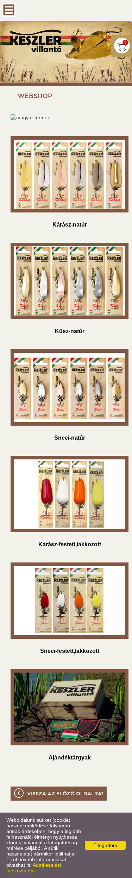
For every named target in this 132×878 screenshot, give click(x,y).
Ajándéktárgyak (70, 758)
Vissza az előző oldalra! (65, 794)
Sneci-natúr (69, 438)
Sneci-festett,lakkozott (69, 651)
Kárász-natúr (69, 225)
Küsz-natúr (69, 331)
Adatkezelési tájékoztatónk (33, 867)
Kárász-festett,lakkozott (69, 544)
